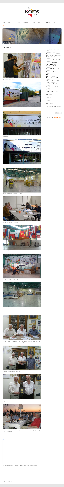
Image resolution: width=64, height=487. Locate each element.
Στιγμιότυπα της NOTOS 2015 (51, 62)
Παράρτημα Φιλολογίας (50, 91)
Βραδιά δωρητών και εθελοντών (52, 56)
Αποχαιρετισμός (49, 52)
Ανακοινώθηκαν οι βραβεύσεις (51, 65)
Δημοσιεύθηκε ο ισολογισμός (51, 55)
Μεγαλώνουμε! (49, 107)
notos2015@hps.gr (57, 117)
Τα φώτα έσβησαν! (49, 64)
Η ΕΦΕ (54, 22)
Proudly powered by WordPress (7, 481)
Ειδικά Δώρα (48, 89)
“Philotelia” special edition (50, 53)
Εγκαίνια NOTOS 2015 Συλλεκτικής (52, 68)
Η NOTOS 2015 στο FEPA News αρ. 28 (53, 49)
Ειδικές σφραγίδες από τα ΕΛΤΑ (52, 77)
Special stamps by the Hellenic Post (52, 71)
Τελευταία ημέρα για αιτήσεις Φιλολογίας (53, 98)
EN (3, 25)
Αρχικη (3, 22)
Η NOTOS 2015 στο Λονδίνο (51, 106)
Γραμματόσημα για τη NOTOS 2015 (52, 86)
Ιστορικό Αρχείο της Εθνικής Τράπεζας (53, 83)
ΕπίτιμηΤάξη (48, 104)
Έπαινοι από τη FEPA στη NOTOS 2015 (53, 59)
